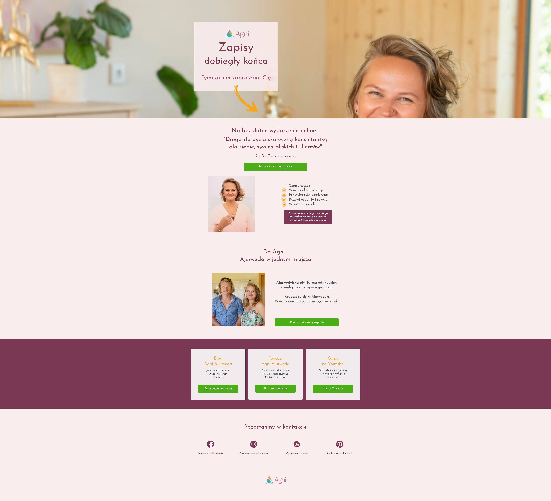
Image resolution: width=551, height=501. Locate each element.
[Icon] (210, 444)
